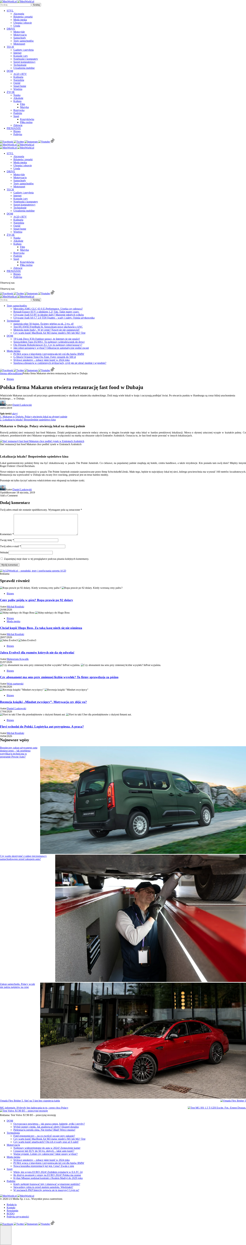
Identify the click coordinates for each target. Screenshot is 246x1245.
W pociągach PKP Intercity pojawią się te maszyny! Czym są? (46, 1190)
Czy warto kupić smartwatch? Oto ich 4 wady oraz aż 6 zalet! (45, 1141)
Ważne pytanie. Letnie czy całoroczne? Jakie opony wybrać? (45, 1154)
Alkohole (18, 98)
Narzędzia (18, 80)
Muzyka (24, 107)
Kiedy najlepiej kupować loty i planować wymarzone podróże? (46, 1184)
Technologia (13, 1132)
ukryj (15, 413)
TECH (10, 46)
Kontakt (11, 1207)
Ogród (16, 83)
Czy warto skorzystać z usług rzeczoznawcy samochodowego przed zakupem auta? (23, 857)
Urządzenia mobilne (24, 68)
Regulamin (12, 1210)
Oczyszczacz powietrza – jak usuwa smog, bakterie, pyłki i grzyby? (49, 1123)
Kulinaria (18, 77)
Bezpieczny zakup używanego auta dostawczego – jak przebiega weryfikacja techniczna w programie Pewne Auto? (18, 752)
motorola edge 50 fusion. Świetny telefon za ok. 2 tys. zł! (43, 323)
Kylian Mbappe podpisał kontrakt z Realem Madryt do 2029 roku (48, 1178)
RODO (11, 1213)
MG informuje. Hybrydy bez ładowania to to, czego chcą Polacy (34, 1107)
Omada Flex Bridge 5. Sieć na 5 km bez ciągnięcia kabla (30, 1100)
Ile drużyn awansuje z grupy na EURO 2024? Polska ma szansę (47, 1175)
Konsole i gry (20, 55)
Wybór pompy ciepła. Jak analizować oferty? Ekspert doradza (46, 1126)
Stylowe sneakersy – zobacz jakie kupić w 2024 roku (41, 360)
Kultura (17, 101)
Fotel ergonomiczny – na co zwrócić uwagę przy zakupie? (44, 1135)
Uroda (16, 25)
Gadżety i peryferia (23, 49)
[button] (5, 1235)
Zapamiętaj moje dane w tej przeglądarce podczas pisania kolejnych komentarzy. (46, 558)
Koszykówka (27, 119)
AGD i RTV (20, 74)
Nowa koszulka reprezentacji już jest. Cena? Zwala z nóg (43, 1166)
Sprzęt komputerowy (24, 61)
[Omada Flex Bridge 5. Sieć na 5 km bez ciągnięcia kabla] (233, 1100)
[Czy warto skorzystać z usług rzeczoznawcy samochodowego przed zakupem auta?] (150, 919)
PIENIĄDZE (14, 128)
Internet (17, 52)
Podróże (17, 113)
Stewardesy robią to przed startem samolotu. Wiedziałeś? (43, 1187)
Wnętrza (17, 89)
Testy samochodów (23, 40)
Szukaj (36, 5)
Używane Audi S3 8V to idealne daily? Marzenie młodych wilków (48, 314)
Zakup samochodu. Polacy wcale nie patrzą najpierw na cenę (17, 985)
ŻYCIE (11, 92)
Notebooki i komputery (25, 58)
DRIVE (11, 28)
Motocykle (19, 31)
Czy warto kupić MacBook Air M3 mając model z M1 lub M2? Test (49, 332)
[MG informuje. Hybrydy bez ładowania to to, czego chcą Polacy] (217, 1107)
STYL (10, 10)
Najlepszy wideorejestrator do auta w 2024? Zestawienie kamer (46, 1147)
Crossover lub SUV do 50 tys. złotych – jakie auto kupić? (43, 1151)
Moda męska (20, 19)
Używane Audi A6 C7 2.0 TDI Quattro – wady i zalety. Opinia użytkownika (54, 317)
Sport (16, 116)
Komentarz (7, 534)
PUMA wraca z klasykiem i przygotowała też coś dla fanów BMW (48, 354)
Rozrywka (18, 110)
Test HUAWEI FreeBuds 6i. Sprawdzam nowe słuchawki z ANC (48, 326)
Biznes (17, 131)
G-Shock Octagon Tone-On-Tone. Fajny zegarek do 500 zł (44, 357)
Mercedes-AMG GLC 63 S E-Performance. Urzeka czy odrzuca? (48, 308)
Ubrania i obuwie (22, 22)
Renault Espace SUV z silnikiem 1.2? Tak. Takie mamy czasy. (46, 311)
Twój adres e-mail (10, 546)
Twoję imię (7, 540)
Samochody (19, 37)
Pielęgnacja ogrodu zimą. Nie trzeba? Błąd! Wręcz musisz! (44, 1129)
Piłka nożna (26, 122)
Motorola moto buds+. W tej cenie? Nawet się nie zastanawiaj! (46, 329)
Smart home (19, 86)
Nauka (16, 95)
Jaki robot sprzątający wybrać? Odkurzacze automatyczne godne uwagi (51, 347)
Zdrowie (17, 125)
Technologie (19, 64)
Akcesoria (18, 13)
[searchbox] (15, 5)
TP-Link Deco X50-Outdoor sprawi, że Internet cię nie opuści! (46, 338)
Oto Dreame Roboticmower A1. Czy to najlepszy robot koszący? (47, 344)
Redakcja (12, 1204)
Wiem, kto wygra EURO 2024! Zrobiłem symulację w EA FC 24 (48, 1172)
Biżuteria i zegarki (23, 16)
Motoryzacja (20, 34)
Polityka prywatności (18, 1216)
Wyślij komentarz (9, 565)
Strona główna (7, 373)
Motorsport (19, 43)
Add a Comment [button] (9, 495)
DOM (10, 71)
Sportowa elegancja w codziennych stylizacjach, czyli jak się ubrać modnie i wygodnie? (59, 363)
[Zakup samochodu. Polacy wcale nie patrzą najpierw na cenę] (143, 1041)
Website (4, 552)
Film (22, 104)
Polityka (17, 134)
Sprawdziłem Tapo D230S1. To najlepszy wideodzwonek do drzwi (49, 341)
